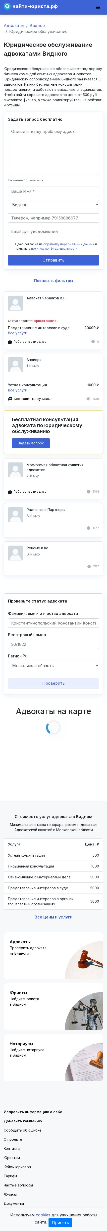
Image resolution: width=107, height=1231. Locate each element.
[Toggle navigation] (98, 7)
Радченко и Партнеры (46, 509)
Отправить (53, 260)
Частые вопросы (18, 1185)
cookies (43, 1214)
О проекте (13, 1139)
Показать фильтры (53, 280)
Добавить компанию (23, 1121)
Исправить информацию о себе (33, 1112)
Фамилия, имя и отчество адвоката (43, 613)
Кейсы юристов (17, 1167)
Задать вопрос (31, 443)
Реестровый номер (27, 634)
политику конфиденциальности (54, 248)
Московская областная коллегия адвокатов (55, 467)
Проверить (53, 683)
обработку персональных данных (68, 244)
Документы (14, 1203)
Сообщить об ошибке (23, 1130)
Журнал (10, 1194)
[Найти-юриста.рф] (31, 6)
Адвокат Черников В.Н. (46, 298)
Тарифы (10, 1176)
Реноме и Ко (37, 548)
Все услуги (17, 333)
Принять (60, 1222)
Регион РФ (18, 655)
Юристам (12, 1158)
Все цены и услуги (53, 917)
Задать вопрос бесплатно (35, 119)
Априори (34, 360)
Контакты (12, 1148)
